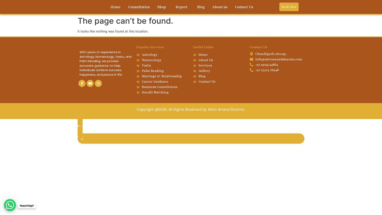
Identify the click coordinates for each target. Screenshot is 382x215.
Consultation (139, 7)
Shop (161, 7)
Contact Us (244, 7)
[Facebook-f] (82, 83)
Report (181, 7)
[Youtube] (90, 83)
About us (219, 7)
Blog (201, 7)
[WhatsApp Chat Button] (10, 205)
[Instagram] (98, 83)
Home (115, 7)
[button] (162, 7)
